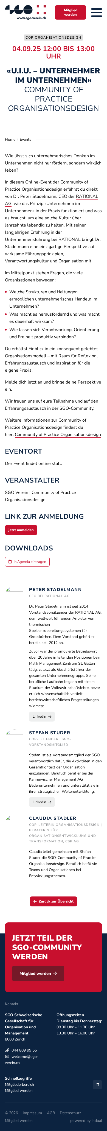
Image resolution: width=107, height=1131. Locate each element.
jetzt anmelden (21, 530)
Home (10, 139)
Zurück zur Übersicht (56, 901)
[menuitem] (32, 1113)
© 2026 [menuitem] (11, 1113)
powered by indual (86, 1120)
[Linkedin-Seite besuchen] (97, 1084)
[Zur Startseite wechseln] (25, 12)
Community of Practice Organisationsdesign (58, 435)
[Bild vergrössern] (14, 824)
